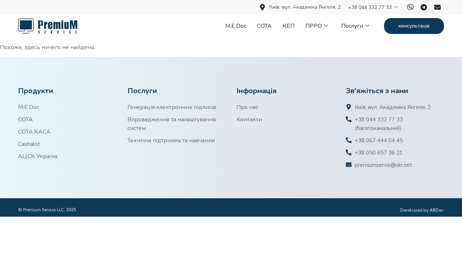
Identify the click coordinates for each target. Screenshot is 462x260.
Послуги (352, 26)
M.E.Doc (235, 26)
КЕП (289, 26)
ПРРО (313, 26)
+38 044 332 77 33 (370, 7)
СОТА (264, 26)
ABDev (437, 210)
